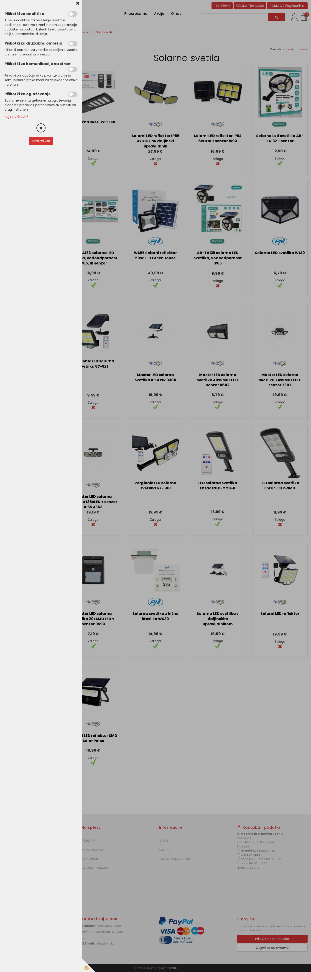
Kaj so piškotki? (16, 116)
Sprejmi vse (41, 141)
